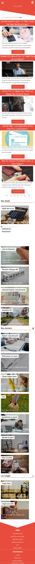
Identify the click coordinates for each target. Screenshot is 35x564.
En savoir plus (18, 52)
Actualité (16, 17)
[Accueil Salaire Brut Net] (32, 2)
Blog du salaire (9, 17)
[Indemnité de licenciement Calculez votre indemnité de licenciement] (9, 227)
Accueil (2, 17)
